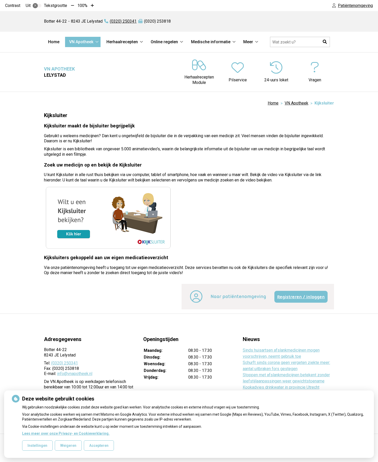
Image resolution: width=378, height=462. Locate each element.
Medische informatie (210, 41)
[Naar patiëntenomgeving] (196, 299)
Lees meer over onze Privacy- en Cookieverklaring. (66, 433)
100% (82, 5)
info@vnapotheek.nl (74, 373)
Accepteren (99, 445)
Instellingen (37, 445)
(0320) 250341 (64, 363)
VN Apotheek (81, 41)
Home (53, 41)
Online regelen (164, 41)
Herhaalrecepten (122, 41)
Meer (248, 41)
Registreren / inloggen (301, 296)
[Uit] (37, 5)
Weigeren (68, 445)
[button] (325, 42)
